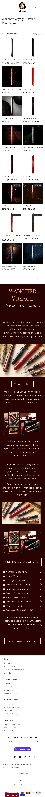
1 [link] (7, 279)
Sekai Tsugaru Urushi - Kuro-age (11, 89)
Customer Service (11, 714)
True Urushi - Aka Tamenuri (10, 177)
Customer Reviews (11, 707)
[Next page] (37, 278)
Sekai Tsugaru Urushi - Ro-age (11, 206)
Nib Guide (8, 663)
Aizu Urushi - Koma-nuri (9, 147)
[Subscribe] (37, 741)
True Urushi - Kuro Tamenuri (31, 118)
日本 (27, 773)
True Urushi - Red (28, 177)
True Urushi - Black (28, 60)
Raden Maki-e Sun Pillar (9, 266)
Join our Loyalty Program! (14, 670)
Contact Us (8, 704)
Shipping (7, 683)
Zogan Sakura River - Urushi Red (32, 89)
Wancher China (10, 728)
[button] (4, 6)
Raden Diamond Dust (29, 266)
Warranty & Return (11, 693)
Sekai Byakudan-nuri (29, 206)
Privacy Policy (9, 690)
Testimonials (9, 710)
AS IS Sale (8, 673)
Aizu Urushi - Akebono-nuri (10, 118)
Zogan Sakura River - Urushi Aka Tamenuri (11, 236)
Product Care (9, 666)
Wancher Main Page (12, 724)
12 (31, 279)
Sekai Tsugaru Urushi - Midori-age (33, 147)
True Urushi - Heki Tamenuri (31, 235)
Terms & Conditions (11, 687)
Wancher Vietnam (11, 731)
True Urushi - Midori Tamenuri (11, 60)
